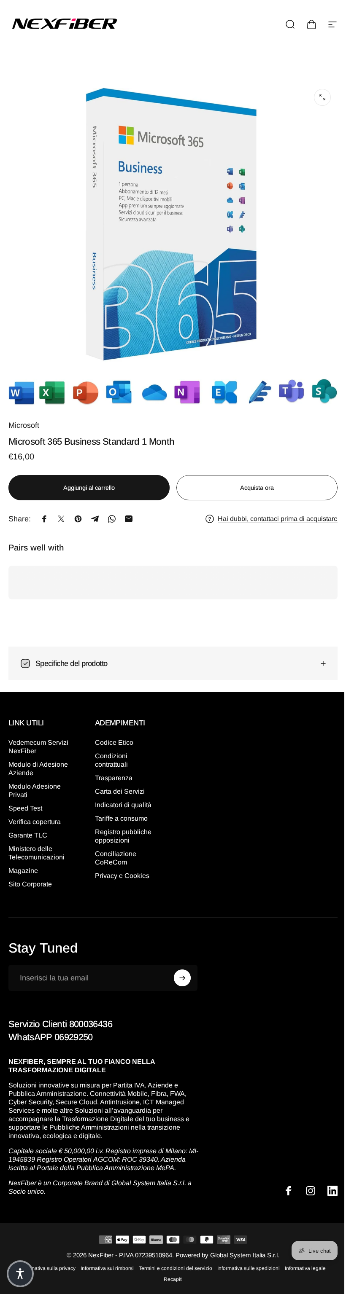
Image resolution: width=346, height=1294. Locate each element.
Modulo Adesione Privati (34, 784)
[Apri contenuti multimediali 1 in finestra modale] (322, 97)
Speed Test (25, 801)
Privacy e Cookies (120, 869)
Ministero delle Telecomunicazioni (36, 846)
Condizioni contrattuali (109, 754)
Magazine (23, 864)
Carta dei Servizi (118, 785)
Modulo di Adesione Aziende (38, 762)
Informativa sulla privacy (45, 1270)
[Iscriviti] (180, 971)
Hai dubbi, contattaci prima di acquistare (278, 518)
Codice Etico (112, 736)
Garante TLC (27, 828)
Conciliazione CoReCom (114, 851)
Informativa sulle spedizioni (245, 1270)
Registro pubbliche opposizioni (121, 830)
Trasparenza (112, 771)
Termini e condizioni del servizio (172, 1270)
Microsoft (23, 425)
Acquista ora (257, 487)
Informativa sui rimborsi (104, 1270)
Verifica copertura (34, 815)
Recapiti (169, 1281)
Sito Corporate (30, 877)
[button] (20, 1273)
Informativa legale (302, 1270)
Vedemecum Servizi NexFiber (38, 740)
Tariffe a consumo (119, 812)
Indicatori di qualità (121, 798)
